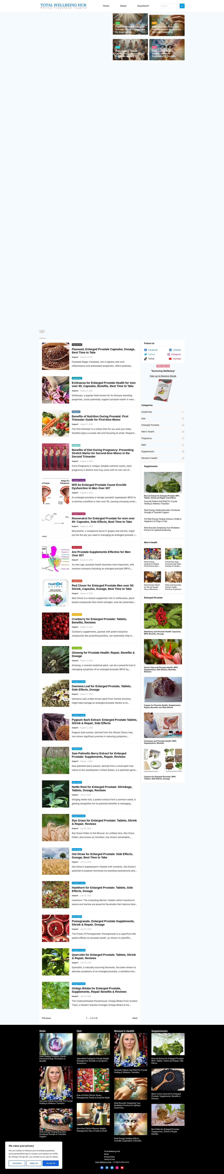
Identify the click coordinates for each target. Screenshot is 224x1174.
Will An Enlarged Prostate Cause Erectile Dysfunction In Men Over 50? (99, 486)
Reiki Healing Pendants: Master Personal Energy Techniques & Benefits (52, 1058)
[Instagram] (117, 1167)
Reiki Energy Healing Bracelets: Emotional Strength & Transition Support (162, 511)
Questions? (143, 6)
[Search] (182, 6)
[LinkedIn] (106, 1167)
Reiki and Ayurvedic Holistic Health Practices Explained (173, 587)
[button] (40, 338)
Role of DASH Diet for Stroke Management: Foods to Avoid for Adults (93, 1096)
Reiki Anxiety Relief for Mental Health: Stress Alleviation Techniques (152, 587)
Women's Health (149, 458)
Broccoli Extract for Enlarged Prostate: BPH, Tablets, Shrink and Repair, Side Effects (162, 497)
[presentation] (40, 331)
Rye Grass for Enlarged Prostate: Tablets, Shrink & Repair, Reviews (104, 822)
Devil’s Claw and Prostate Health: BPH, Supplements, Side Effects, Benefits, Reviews (161, 669)
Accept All (50, 1163)
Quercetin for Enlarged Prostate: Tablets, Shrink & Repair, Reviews (104, 956)
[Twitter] (112, 1167)
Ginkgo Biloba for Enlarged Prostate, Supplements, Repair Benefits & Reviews (99, 990)
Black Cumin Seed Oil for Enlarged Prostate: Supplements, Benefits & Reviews (166, 1096)
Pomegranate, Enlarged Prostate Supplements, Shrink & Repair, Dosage (103, 923)
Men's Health (147, 431)
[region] (33, 1155)
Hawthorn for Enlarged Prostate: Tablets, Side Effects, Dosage (102, 889)
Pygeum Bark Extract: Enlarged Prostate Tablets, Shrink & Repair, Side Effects (104, 721)
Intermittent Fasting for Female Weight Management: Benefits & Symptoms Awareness (93, 1060)
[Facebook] (101, 1167)
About (123, 6)
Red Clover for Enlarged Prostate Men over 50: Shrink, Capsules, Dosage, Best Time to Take (103, 587)
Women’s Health (124, 1031)
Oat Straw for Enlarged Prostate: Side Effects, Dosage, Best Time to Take (102, 855)
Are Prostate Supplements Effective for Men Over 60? (101, 553)
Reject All (34, 1163)
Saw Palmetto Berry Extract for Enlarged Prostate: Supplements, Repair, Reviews (99, 755)
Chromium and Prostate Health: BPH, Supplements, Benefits (160, 742)
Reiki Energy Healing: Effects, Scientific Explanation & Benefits (164, 54)
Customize (17, 1163)
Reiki (117, 23)
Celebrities (146, 412)
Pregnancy (76, 412)
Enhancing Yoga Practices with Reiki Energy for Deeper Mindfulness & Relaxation (173, 564)
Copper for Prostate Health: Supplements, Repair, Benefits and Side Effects (162, 706)
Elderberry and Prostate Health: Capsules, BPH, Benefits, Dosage (162, 633)
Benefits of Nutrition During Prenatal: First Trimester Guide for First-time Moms (100, 418)
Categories (147, 405)
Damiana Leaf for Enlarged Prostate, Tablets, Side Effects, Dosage (101, 688)
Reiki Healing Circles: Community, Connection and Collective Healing (130, 54)
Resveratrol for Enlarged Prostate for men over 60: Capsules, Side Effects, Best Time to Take (103, 520)
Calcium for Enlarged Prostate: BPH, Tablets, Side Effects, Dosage (160, 778)
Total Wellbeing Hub (103, 1162)
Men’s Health (77, 547)
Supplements (77, 345)
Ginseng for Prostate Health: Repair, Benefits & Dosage (103, 654)
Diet (143, 418)
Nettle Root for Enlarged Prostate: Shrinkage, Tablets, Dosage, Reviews (102, 788)
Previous (46, 1018)
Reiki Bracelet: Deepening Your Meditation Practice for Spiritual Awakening (166, 29)
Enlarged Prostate (79, 480)
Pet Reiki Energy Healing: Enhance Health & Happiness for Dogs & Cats (130, 29)
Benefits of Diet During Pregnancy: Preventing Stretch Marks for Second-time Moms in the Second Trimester (103, 453)
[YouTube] (122, 1167)
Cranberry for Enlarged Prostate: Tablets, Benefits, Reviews (99, 620)
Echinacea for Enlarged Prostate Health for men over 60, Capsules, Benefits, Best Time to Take (104, 384)
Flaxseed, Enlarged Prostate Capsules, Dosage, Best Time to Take (103, 351)
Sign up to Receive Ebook (163, 376)
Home (106, 6)
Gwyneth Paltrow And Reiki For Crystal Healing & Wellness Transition (160, 502)
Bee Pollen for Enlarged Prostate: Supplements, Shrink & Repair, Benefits (165, 1131)
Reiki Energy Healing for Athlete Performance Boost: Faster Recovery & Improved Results (152, 564)
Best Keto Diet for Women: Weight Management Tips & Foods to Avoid (92, 1129)
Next (134, 1018)
